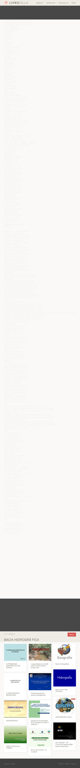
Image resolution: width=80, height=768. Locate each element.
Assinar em (50, 3)
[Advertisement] (40, 12)
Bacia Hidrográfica (62, 664)
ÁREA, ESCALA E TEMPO (13, 747)
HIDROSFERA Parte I (63, 717)
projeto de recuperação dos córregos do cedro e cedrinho (40, 722)
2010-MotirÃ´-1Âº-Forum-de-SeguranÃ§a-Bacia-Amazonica (64, 744)
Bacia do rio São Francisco (61, 690)
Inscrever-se (63, 3)
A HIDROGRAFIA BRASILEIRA (12, 694)
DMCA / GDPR (64, 764)
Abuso (73, 764)
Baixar (71, 634)
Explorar (39, 3)
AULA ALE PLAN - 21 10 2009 (39, 751)
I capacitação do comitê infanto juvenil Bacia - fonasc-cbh (39, 666)
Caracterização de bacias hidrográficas (38, 694)
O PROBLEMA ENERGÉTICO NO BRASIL (13, 666)
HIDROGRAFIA (12, 720)
